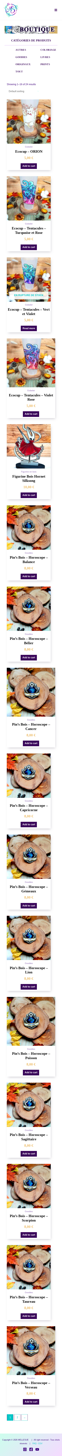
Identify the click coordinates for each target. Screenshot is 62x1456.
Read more (29, 328)
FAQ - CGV (37, 1443)
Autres (20, 50)
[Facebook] (31, 1449)
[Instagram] (25, 1449)
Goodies (21, 57)
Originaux (23, 64)
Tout (19, 71)
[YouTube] (37, 1449)
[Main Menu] (56, 10)
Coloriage (48, 50)
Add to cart (28, 166)
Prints (45, 64)
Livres (45, 57)
